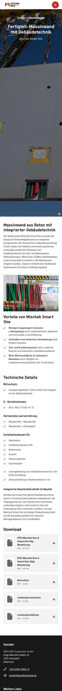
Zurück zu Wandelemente (31, 18)
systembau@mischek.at (22, 675)
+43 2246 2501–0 (19, 669)
